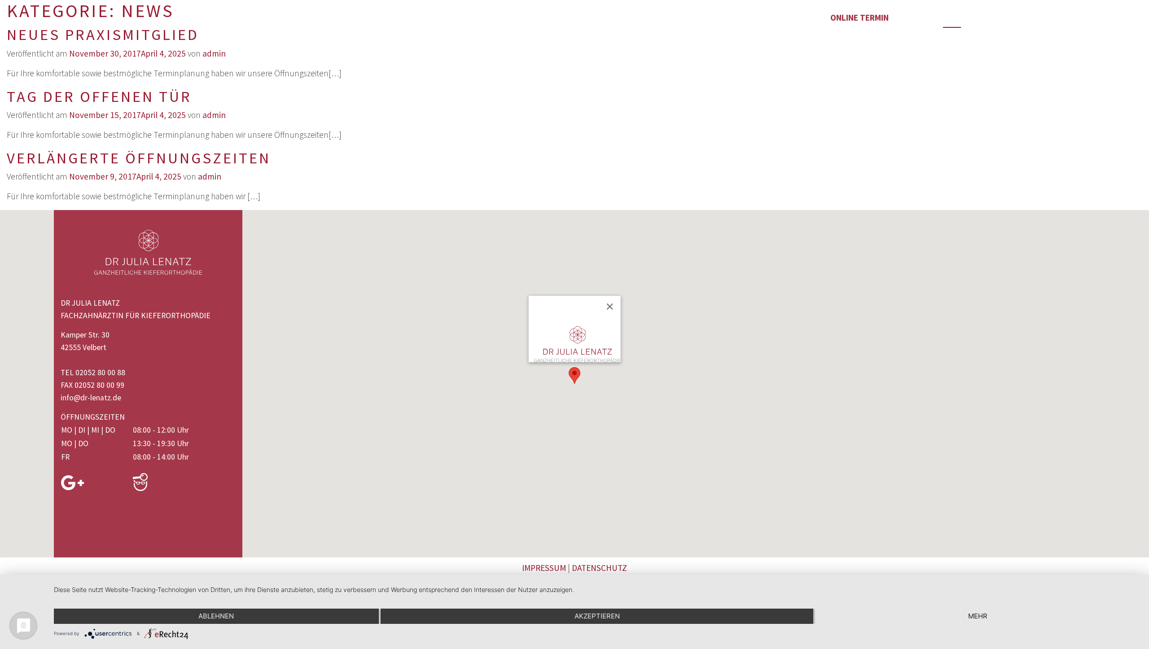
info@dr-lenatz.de (91, 398)
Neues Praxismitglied (103, 34)
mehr (977, 616)
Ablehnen (216, 616)
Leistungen (316, 17)
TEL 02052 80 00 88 (93, 372)
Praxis (225, 17)
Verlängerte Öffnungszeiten (139, 157)
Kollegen (486, 17)
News (952, 17)
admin (214, 53)
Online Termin (859, 17)
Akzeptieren (597, 616)
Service (575, 17)
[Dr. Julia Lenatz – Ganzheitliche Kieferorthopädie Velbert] (19, 19)
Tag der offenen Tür (99, 96)
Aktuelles (666, 17)
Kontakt (760, 17)
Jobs (403, 17)
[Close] (609, 306)
